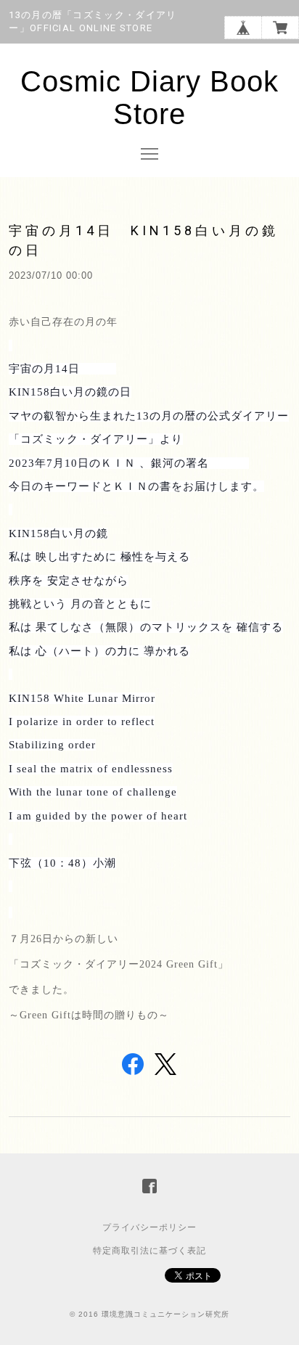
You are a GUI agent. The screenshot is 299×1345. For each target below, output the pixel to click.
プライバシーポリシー (149, 1227)
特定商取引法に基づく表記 (149, 1251)
